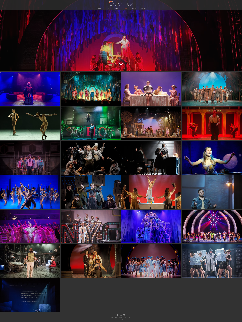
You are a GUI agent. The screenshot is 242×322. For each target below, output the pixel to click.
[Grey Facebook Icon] (117, 315)
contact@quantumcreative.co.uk (121, 317)
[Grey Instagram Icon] (121, 315)
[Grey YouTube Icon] (124, 315)
